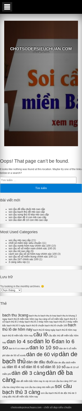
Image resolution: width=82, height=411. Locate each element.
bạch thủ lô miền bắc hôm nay (17, 335)
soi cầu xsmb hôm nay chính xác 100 (30, 245)
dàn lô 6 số (35, 367)
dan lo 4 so (20, 341)
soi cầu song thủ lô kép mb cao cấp (29, 214)
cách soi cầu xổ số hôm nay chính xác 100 (33, 253)
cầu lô (40, 334)
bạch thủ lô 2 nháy (14, 321)
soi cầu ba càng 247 (62, 381)
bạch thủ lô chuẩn (35, 325)
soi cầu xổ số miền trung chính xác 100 (31, 256)
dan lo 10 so (43, 347)
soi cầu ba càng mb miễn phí (39, 387)
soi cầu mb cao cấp (20, 240)
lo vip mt (47, 381)
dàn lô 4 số (16, 367)
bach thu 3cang (15, 315)
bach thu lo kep (48, 315)
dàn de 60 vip (42, 354)
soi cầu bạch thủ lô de (52, 393)
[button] (7, 7)
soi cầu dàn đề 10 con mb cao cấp (28, 220)
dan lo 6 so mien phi (19, 348)
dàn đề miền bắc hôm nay (29, 381)
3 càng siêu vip (17, 262)
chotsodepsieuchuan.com (41, 48)
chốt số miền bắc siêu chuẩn (25, 243)
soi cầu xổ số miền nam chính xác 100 (30, 248)
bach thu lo (34, 315)
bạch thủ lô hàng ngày (44, 330)
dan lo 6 (44, 341)
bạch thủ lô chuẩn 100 (56, 325)
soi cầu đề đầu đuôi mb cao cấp (27, 209)
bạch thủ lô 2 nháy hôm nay (39, 321)
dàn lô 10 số (55, 367)
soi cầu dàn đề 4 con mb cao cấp (27, 217)
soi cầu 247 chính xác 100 (23, 259)
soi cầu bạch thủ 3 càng (37, 389)
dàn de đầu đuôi (39, 362)
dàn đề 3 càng (28, 373)
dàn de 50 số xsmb (16, 355)
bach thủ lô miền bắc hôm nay (23, 319)
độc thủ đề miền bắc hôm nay (23, 396)
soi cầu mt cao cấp (19, 251)
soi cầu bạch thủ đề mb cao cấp (27, 211)
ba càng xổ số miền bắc (51, 319)
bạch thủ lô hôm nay (66, 330)
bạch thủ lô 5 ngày (16, 325)
